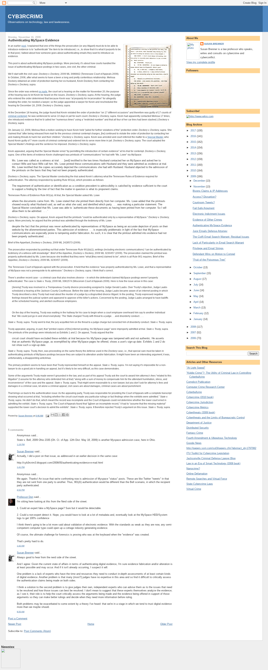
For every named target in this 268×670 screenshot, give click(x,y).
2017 (194, 130)
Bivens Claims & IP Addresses (210, 190)
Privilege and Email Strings (208, 248)
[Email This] (52, 415)
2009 (194, 176)
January (198, 319)
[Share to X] (60, 415)
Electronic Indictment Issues (209, 213)
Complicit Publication (198, 381)
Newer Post (14, 624)
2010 (194, 170)
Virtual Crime (193, 488)
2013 (194, 153)
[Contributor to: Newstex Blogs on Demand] (10, 667)
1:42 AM (20, 546)
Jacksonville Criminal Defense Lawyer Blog (210, 458)
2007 (194, 332)
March (197, 307)
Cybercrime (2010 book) (199, 397)
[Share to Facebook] (64, 415)
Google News (193, 443)
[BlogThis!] (56, 415)
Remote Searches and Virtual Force (206, 478)
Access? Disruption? (204, 196)
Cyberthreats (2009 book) (200, 412)
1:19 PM (21, 444)
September (200, 273)
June (196, 290)
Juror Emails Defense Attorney (210, 231)
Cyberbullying (194, 392)
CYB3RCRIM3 (25, 16)
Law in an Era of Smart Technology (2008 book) (213, 463)
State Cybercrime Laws (199, 483)
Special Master (155, 137)
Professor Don (25, 496)
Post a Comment (17, 618)
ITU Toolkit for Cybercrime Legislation (207, 453)
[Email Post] (47, 416)
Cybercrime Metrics (197, 407)
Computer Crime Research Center (205, 386)
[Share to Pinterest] (67, 415)
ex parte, (43, 91)
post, (23, 46)
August (197, 278)
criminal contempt (17, 116)
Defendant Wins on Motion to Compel (214, 254)
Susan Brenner (25, 451)
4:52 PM (21, 490)
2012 (194, 159)
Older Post (166, 624)
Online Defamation (196, 473)
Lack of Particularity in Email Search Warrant (218, 242)
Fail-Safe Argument (203, 208)
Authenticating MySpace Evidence (212, 225)
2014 (194, 147)
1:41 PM (21, 467)
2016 (194, 136)
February (198, 313)
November (199, 186)
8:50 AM (20, 612)
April (196, 301)
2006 (194, 338)
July (196, 284)
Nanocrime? (193, 468)
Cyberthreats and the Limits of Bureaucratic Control (215, 417)
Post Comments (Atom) (37, 631)
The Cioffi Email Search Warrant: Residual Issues (221, 236)
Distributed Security (197, 427)
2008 (194, 326)
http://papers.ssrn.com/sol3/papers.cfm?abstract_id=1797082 (221, 448)
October (198, 267)
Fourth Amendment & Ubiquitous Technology (211, 437)
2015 (194, 141)
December (199, 180)
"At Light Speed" (195, 367)
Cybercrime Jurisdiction (199, 402)
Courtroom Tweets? (204, 202)
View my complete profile (200, 62)
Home (91, 624)
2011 (194, 164)
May (196, 296)
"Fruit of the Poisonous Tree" (209, 259)
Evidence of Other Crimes (207, 219)
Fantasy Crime (194, 432)
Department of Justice (198, 422)
